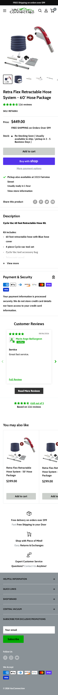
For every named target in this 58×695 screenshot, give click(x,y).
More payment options (29, 168)
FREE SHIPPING (20, 127)
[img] (16, 334)
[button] (11, 104)
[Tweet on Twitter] (47, 202)
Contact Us (30, 566)
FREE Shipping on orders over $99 (29, 2)
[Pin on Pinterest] (41, 202)
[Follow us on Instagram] (11, 657)
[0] (52, 10)
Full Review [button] (15, 379)
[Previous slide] (2, 361)
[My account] (46, 10)
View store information (19, 190)
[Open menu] (4, 10)
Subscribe (13, 639)
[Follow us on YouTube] (17, 657)
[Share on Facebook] (35, 202)
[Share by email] (53, 202)
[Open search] (40, 10)
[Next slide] (55, 361)
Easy (17, 545)
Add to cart (29, 151)
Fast (14, 524)
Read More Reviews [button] (29, 390)
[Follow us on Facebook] (5, 657)
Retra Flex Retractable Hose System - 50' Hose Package (19, 471)
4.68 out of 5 (37, 403)
